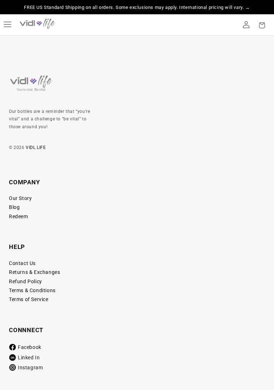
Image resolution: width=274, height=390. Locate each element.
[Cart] (262, 24)
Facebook (29, 347)
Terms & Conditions (32, 290)
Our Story (20, 198)
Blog (14, 207)
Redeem (18, 216)
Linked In (29, 357)
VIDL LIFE (36, 147)
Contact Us (22, 263)
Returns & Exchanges (34, 272)
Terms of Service (29, 299)
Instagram (30, 367)
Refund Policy (25, 281)
